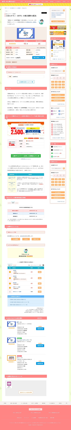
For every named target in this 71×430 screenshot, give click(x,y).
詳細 (40, 272)
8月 (63, 84)
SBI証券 (14, 270)
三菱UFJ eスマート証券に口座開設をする (25, 156)
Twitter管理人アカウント (57, 146)
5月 (52, 84)
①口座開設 (15, 239)
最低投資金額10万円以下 (58, 100)
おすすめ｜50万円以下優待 (58, 131)
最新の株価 (38, 57)
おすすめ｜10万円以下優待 (58, 127)
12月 (63, 87)
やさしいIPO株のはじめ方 (35, 412)
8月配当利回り (54, 14)
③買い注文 (36, 239)
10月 (56, 87)
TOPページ (7, 8)
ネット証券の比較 (36, 1)
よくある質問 (33, 417)
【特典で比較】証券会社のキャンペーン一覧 (18, 304)
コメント (8, 88)
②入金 (26, 239)
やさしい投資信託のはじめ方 (54, 412)
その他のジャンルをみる (60, 117)
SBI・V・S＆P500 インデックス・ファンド (11, 190)
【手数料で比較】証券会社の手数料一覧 (18, 299)
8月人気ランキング (61, 59)
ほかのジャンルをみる (25, 392)
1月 (52, 81)
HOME (21, 1)
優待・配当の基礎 (28, 1)
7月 (59, 84)
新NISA (64, 1)
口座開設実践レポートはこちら (26, 158)
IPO (68, 1)
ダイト (18, 357)
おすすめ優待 (53, 16)
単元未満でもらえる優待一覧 (58, 132)
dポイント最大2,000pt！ (41, 47)
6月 (56, 84)
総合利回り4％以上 (58, 97)
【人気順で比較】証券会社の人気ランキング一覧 (19, 302)
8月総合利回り (59, 14)
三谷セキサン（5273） (31, 22)
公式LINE (56, 156)
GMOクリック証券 (16, 287)
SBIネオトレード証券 (17, 291)
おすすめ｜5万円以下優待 (57, 125)
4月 (63, 81)
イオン (54, 54)
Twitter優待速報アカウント (58, 150)
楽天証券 (14, 282)
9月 (52, 87)
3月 (39, 44)
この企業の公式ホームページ (25, 82)
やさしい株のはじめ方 (17, 412)
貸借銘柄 (14, 13)
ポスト (45, 12)
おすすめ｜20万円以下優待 (58, 129)
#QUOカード (14, 62)
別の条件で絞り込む (61, 104)
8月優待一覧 (55, 59)
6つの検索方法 (58, 1)
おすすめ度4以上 (58, 94)
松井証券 (22, 236)
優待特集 (51, 1)
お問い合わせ (19, 417)
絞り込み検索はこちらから (57, 21)
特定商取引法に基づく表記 (43, 417)
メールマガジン (57, 153)
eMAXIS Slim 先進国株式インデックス (11, 178)
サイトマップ (26, 417)
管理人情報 (52, 417)
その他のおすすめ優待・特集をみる (58, 137)
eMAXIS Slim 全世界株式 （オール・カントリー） (11, 184)
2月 (56, 81)
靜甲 (18, 322)
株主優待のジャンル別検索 (15, 8)
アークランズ (55, 56)
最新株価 (39, 328)
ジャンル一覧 (8, 62)
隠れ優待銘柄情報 (56, 134)
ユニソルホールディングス (23, 340)
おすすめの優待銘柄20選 (57, 124)
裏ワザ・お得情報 (45, 1)
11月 (60, 87)
